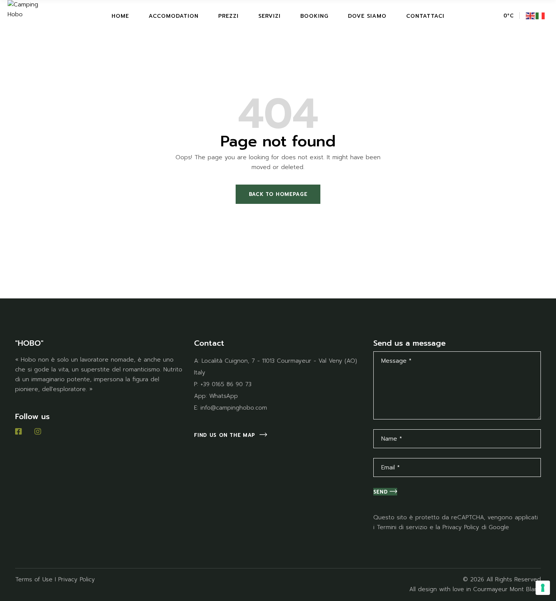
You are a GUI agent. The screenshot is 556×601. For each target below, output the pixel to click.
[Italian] (540, 15)
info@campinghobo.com (233, 408)
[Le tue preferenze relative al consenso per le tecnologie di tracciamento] (543, 588)
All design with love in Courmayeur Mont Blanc (475, 589)
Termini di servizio (402, 527)
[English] (531, 15)
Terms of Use (34, 579)
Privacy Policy (461, 527)
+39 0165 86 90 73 (226, 384)
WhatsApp (223, 396)
